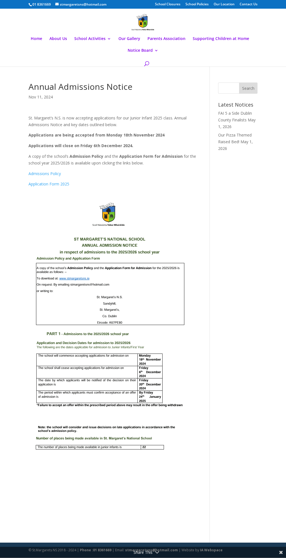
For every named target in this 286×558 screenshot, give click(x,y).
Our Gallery (129, 39)
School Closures (167, 4)
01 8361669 (41, 4)
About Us (58, 39)
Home (36, 39)
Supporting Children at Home (221, 39)
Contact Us (249, 4)
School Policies (197, 4)
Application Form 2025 (49, 184)
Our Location (224, 4)
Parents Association (166, 39)
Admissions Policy (45, 173)
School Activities (90, 39)
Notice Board (140, 50)
